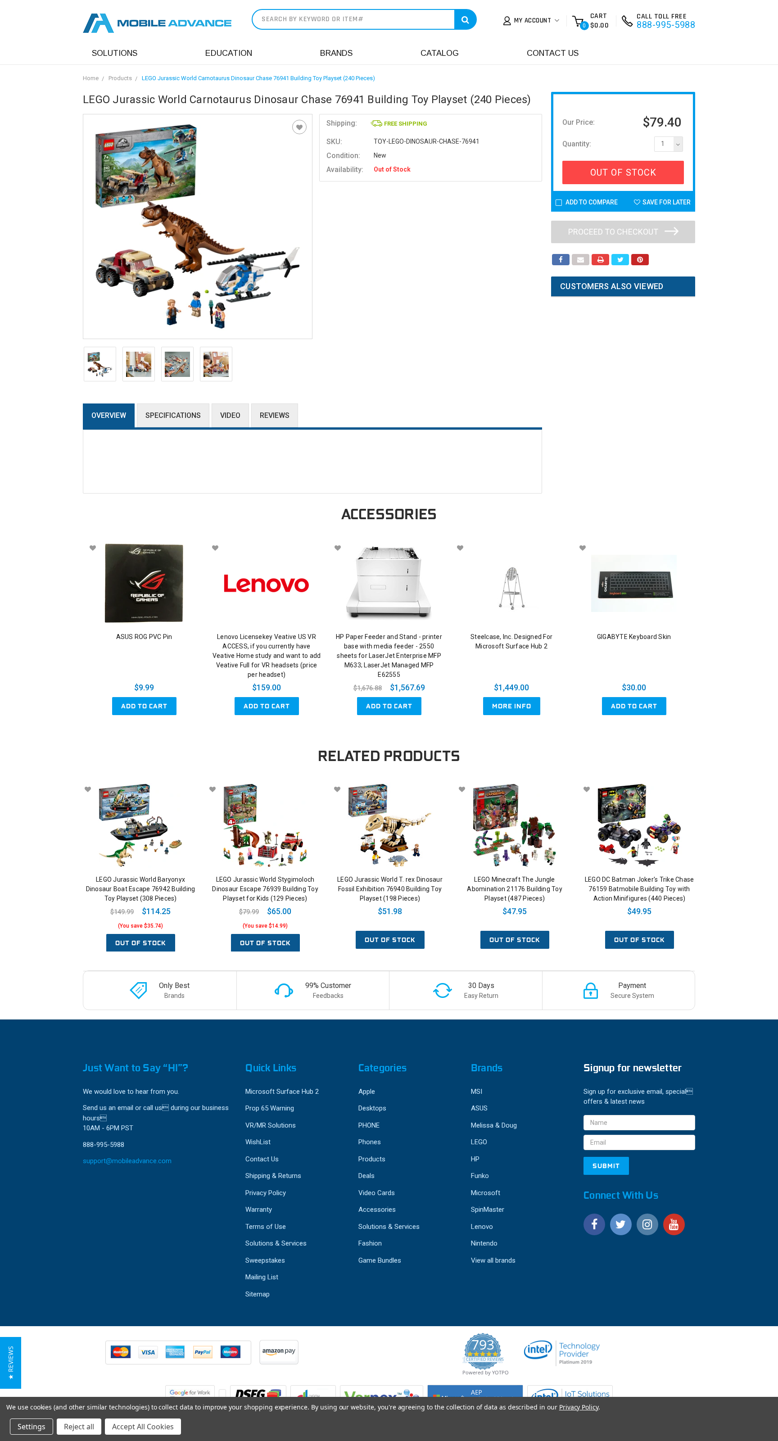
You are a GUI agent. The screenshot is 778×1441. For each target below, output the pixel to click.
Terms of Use (265, 1227)
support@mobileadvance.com (127, 1161)
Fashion (370, 1243)
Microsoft (485, 1193)
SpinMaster (487, 1209)
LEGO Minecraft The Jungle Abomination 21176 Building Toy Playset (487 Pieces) (514, 889)
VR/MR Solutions (270, 1125)
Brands (336, 53)
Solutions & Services (276, 1243)
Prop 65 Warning (269, 1108)
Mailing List (261, 1277)
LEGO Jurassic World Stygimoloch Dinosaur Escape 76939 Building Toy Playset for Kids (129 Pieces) (265, 889)
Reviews (274, 415)
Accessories (377, 1209)
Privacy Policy (265, 1193)
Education (228, 53)
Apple (366, 1092)
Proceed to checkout (614, 231)
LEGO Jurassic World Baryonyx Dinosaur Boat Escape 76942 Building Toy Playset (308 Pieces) (140, 889)
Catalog (440, 53)
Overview (108, 415)
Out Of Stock (623, 172)
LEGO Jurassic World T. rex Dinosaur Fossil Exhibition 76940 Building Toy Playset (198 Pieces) (390, 889)
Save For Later (666, 202)
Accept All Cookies (143, 1427)
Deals (366, 1176)
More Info (511, 706)
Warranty (258, 1209)
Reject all (79, 1427)
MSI (476, 1092)
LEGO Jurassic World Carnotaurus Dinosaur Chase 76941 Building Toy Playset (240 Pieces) (258, 78)
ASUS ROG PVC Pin (144, 636)
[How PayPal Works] (179, 1356)
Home (91, 78)
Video (230, 415)
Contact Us (553, 53)
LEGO (479, 1142)
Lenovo (482, 1227)
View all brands (493, 1260)
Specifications (173, 415)
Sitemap (257, 1294)
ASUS (479, 1108)
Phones (369, 1142)
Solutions (114, 53)
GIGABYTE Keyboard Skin (634, 636)
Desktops (372, 1108)
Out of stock (140, 942)
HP (475, 1159)
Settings (31, 1427)
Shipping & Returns (273, 1176)
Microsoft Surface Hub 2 (282, 1092)
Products (120, 78)
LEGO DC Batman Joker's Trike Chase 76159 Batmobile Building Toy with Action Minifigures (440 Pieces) (639, 889)
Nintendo (484, 1243)
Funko (480, 1176)
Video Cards (376, 1193)
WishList (258, 1142)
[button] (10, 1363)
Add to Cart (144, 706)
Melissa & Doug (494, 1125)
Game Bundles (379, 1260)
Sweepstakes (265, 1260)
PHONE (369, 1125)
